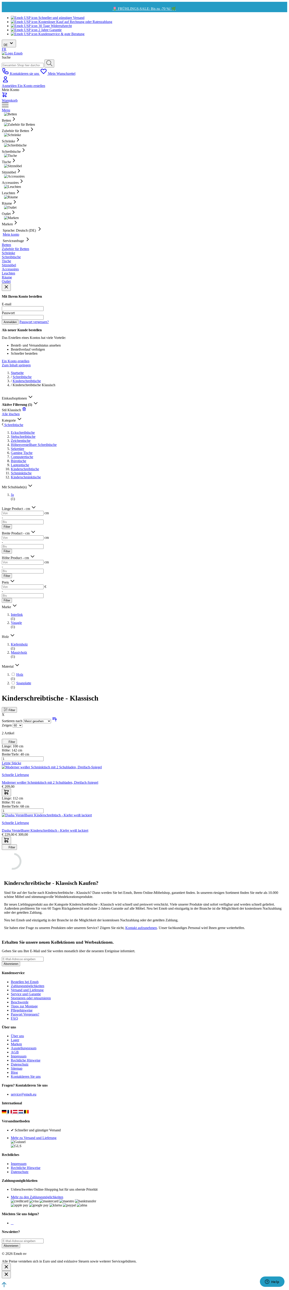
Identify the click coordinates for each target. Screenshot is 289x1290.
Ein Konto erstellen (31, 86)
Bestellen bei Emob (25, 982)
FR (4, 49)
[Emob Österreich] (16, 1112)
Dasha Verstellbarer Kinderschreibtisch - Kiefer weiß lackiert (45, 830)
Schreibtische (22, 377)
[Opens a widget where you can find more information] (272, 1282)
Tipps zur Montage (24, 1006)
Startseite (17, 373)
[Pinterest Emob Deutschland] (13, 1223)
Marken (16, 1044)
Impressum (18, 1056)
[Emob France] (10, 1112)
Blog (14, 1072)
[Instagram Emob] (12, 1223)
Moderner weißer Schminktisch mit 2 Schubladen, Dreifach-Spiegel (50, 782)
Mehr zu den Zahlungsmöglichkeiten (37, 1197)
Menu (6, 110)
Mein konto (11, 234)
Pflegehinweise (22, 1010)
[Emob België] (26, 1112)
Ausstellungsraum (23, 1048)
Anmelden (10, 86)
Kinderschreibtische (27, 381)
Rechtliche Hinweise (25, 1060)
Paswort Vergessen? (25, 1014)
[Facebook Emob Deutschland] (11, 1223)
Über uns (17, 1036)
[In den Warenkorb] (6, 792)
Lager (15, 1040)
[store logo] (12, 53)
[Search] (49, 63)
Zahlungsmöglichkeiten (27, 986)
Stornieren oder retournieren (31, 998)
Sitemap (16, 1068)
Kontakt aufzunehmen (141, 928)
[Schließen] (6, 1267)
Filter (7, 526)
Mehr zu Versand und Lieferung (33, 1138)
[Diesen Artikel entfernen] (24, 410)
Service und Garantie (26, 994)
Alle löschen (11, 414)
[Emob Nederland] (21, 1112)
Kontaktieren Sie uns (26, 1076)
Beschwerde (19, 1002)
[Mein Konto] (5, 82)
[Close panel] (6, 287)
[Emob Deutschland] (4, 1112)
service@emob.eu (23, 1094)
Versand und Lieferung (27, 990)
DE (6, 45)
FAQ (14, 1018)
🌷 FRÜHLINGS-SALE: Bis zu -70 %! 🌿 (144, 9)
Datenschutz (19, 1064)
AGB (15, 1052)
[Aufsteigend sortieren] (54, 721)
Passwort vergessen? (34, 322)
